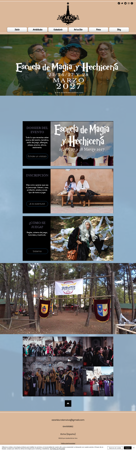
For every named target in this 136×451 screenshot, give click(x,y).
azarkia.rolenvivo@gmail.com (68, 419)
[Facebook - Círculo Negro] (132, 3)
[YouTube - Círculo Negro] (125, 3)
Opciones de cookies (115, 448)
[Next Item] (110, 366)
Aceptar (127, 448)
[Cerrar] (134, 448)
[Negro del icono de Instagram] (128, 3)
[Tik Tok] (119, 3)
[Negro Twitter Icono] (122, 3)
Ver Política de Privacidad (57, 449)
